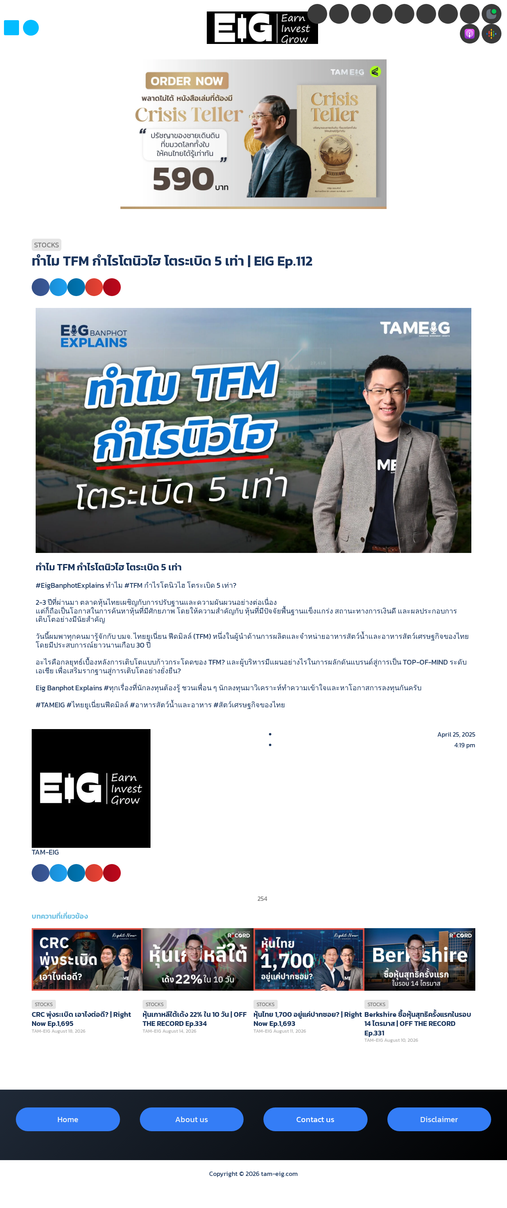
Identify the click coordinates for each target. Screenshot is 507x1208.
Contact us (315, 1119)
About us (191, 1119)
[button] (31, 28)
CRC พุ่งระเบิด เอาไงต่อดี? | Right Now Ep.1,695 (81, 1019)
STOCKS (46, 244)
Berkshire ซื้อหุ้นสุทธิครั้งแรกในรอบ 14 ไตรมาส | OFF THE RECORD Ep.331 (417, 1023)
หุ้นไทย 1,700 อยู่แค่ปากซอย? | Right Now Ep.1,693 (308, 1019)
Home (67, 1119)
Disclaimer (439, 1119)
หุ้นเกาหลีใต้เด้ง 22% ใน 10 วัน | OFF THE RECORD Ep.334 (195, 1019)
